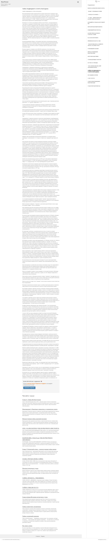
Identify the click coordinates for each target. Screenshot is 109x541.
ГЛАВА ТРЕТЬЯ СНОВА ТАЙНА (32, 459)
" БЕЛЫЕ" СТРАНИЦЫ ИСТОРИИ (95, 11)
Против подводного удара (30, 468)
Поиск (97, 1)
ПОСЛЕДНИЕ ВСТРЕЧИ (93, 75)
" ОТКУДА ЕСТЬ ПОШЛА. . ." (94, 14)
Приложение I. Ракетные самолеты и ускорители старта (39, 409)
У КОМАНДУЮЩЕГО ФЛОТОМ (94, 59)
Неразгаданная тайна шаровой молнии (34, 419)
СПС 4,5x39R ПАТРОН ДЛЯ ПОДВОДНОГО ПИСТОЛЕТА (40, 428)
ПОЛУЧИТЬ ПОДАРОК (29, 387)
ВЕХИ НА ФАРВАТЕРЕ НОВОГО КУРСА (96, 8)
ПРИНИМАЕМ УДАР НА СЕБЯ (94, 40)
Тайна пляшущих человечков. (31, 506)
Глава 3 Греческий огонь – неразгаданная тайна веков (39, 449)
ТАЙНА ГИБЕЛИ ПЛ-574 (30, 487)
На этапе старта (27, 526)
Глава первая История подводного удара (35, 497)
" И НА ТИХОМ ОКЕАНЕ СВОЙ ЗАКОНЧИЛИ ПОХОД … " (11, 539)
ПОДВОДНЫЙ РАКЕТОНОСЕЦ (94, 30)
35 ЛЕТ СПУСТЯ (91, 78)
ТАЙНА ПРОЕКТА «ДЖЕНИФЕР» (33, 478)
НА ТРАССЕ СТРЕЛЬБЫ (93, 62)
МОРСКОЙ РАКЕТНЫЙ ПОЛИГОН (95, 26)
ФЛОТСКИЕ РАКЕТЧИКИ (93, 56)
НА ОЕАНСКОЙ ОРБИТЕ (93, 37)
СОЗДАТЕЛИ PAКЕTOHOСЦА (94, 86)
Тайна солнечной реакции (30, 516)
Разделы (43, 536)
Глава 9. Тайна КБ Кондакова (31, 400)
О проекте (38, 536)
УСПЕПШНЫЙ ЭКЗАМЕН (93, 48)
